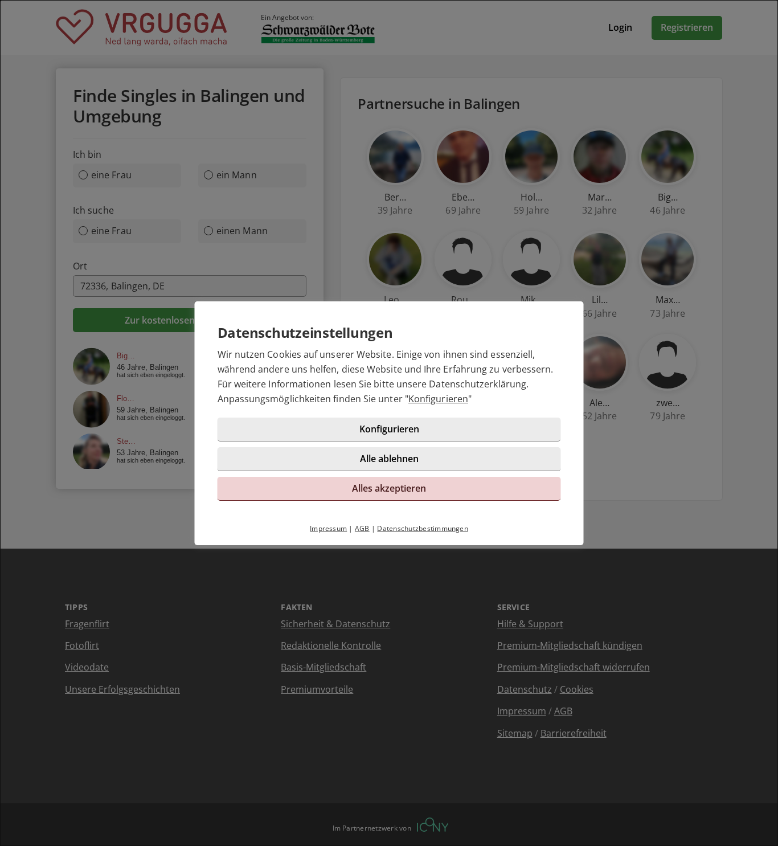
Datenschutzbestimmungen (422, 528)
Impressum (328, 528)
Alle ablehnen (389, 458)
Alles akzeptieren (389, 488)
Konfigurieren (438, 399)
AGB (362, 528)
